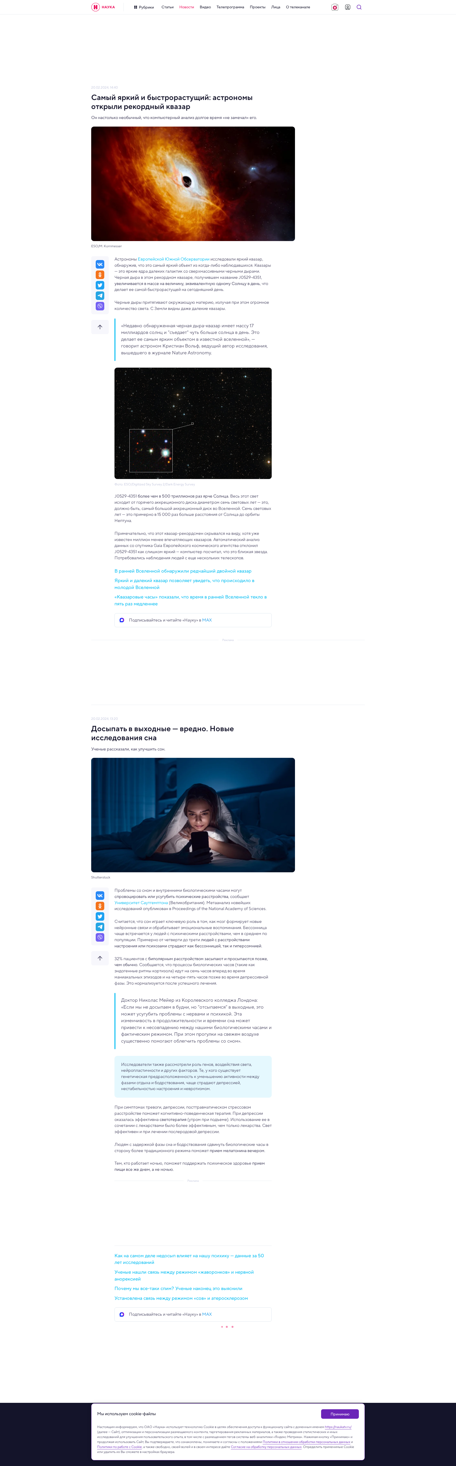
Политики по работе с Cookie (119, 1446)
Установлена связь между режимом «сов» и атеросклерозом (181, 1298)
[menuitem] (167, 7)
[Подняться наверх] (100, 327)
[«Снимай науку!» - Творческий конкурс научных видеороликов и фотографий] (335, 7)
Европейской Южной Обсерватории (173, 259)
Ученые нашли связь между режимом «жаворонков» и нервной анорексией (184, 1275)
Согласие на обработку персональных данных (266, 1446)
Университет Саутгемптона (141, 903)
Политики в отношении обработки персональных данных (306, 1441)
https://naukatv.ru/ (338, 1426)
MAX (207, 620)
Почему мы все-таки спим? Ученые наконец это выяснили (178, 1288)
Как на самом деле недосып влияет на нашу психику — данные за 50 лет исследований (189, 1259)
